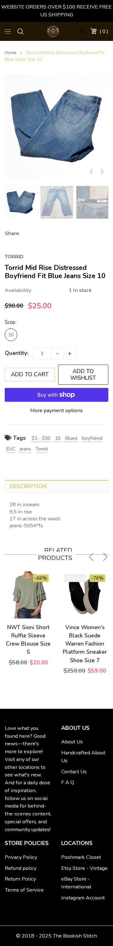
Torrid (41, 448)
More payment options (56, 410)
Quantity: (16, 353)
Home (10, 53)
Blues (71, 438)
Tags (19, 438)
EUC (10, 448)
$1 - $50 (41, 438)
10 (11, 334)
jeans (25, 448)
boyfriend (92, 438)
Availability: (18, 290)
